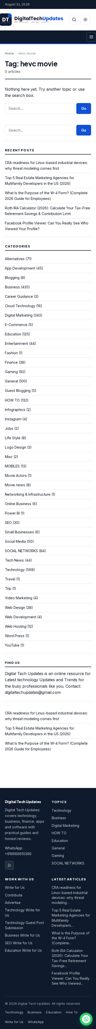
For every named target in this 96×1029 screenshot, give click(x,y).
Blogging (12, 277)
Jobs (9, 428)
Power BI (12, 513)
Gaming (11, 372)
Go (83, 108)
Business (12, 287)
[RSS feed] (9, 865)
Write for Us (15, 887)
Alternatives (15, 259)
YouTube (12, 645)
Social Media (15, 541)
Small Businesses (19, 532)
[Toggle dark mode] (85, 19)
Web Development (20, 617)
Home (9, 53)
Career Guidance (19, 296)
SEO (8, 522)
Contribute (13, 895)
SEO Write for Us (18, 943)
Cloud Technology (20, 306)
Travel (10, 579)
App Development (20, 268)
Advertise (13, 902)
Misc (9, 457)
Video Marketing (18, 598)
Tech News (14, 560)
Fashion (11, 353)
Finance (11, 362)
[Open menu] (91, 37)
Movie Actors (16, 475)
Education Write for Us (23, 950)
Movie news (15, 485)
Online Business (18, 504)
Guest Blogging (18, 390)
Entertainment (16, 343)
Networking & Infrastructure (27, 494)
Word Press (14, 636)
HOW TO (12, 400)
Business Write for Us (22, 935)
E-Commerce (16, 325)
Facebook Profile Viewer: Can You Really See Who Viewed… (71, 978)
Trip (8, 588)
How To (72, 1012)
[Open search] (74, 19)
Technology (15, 570)
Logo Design (15, 447)
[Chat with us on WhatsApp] (86, 1019)
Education (13, 334)
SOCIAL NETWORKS (21, 551)
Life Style (12, 438)
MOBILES (12, 466)
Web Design (15, 607)
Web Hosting (15, 626)
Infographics (15, 409)
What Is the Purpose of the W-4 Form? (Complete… (70, 938)
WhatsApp (36, 1022)
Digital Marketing (18, 315)
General (11, 381)
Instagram (13, 419)
